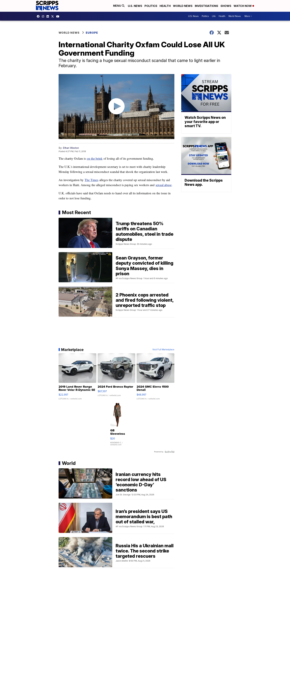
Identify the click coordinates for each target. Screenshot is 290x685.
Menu (117, 5)
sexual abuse (164, 185)
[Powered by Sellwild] (169, 452)
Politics (150, 6)
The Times (91, 180)
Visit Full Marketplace (163, 349)
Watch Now (243, 6)
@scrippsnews (58, 16)
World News (182, 6)
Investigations (206, 6)
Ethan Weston (71, 147)
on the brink (95, 158)
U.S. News (135, 6)
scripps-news (48, 16)
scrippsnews (39, 16)
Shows (226, 6)
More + (248, 16)
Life (214, 16)
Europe (92, 32)
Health (165, 6)
